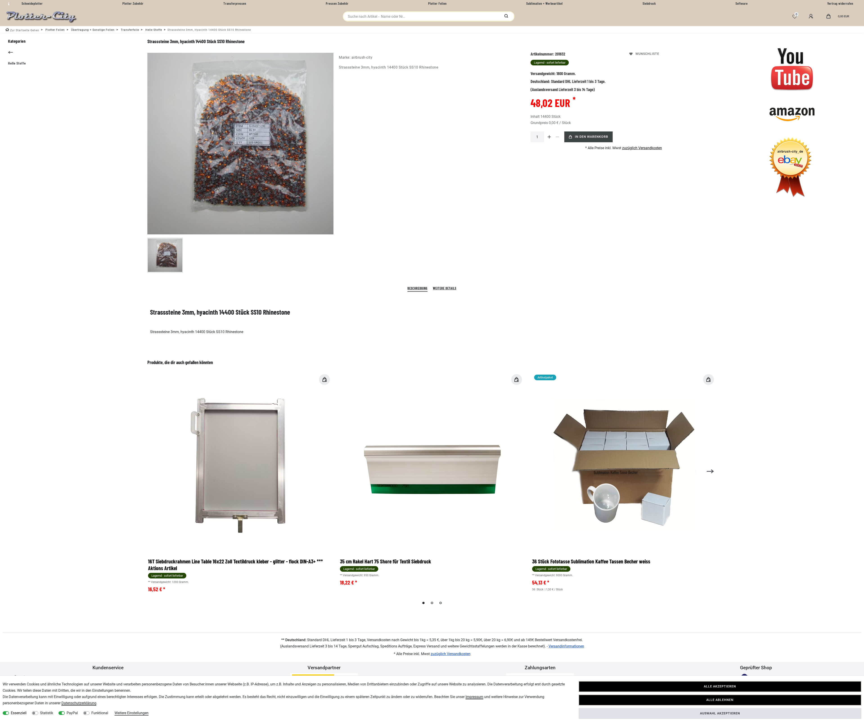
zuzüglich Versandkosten (642, 148)
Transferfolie (129, 29)
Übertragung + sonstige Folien (92, 29)
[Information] (8, 4)
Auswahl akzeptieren (720, 713)
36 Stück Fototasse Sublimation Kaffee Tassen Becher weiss (591, 561)
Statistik (46, 713)
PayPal (72, 713)
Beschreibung (417, 288)
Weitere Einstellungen (131, 713)
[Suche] (506, 16)
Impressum (474, 697)
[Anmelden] (811, 16)
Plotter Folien (55, 29)
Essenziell (19, 713)
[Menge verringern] (558, 136)
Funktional (99, 713)
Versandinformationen (566, 646)
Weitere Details (444, 288)
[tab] (417, 288)
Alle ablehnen (720, 700)
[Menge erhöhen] (549, 136)
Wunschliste (647, 54)
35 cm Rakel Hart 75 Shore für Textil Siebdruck (385, 561)
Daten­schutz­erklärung (78, 703)
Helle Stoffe (153, 29)
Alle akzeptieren (720, 686)
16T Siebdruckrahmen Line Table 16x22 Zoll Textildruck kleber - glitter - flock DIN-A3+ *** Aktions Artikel (235, 564)
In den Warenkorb (591, 137)
